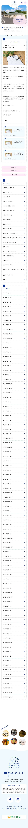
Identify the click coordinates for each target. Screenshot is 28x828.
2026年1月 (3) (7, 325)
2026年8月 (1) (7, 293)
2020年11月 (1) (7, 597)
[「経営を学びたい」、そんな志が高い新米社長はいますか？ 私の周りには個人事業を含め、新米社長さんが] (14, 732)
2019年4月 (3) (7, 669)
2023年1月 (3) (7, 488)
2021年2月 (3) (7, 583)
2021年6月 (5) (7, 565)
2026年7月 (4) (7, 297)
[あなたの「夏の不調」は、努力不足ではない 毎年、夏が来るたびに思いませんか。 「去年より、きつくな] (5, 733)
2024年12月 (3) (7, 384)
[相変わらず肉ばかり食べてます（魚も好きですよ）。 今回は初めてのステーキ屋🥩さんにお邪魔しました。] (14, 741)
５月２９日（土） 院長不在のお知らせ (18, 153)
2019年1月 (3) (7, 683)
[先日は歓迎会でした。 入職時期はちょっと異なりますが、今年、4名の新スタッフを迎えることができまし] (22, 733)
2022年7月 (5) (7, 515)
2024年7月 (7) (7, 406)
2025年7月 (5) (7, 352)
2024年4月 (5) (7, 420)
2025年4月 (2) (7, 365)
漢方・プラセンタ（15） (9, 251)
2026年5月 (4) (7, 306)
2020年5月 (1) (7, 615)
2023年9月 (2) (7, 452)
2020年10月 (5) (7, 601)
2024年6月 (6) (7, 411)
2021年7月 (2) (7, 561)
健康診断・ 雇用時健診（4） (11, 233)
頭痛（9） (6, 279)
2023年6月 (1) (7, 465)
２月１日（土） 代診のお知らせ (18, 130)
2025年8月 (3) (7, 347)
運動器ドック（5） (8, 275)
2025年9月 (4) (7, 343)
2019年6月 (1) (7, 660)
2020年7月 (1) (7, 606)
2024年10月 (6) (7, 393)
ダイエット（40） (8, 201)
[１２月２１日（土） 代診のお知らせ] (8, 142)
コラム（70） (7, 197)
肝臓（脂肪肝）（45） (9, 256)
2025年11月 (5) (7, 334)
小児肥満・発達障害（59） (10, 242)
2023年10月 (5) (7, 447)
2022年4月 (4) (7, 529)
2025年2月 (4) (7, 374)
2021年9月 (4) (7, 551)
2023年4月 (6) (7, 474)
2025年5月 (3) (7, 361)
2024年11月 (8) (7, 388)
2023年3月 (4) (7, 479)
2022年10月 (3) (7, 502)
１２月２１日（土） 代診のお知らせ (18, 141)
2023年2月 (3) (7, 483)
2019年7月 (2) (7, 656)
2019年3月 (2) (7, 674)
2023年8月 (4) (7, 456)
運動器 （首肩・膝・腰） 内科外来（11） (13, 270)
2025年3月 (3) (7, 370)
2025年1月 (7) (7, 379)
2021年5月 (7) (7, 570)
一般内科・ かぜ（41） (9, 210)
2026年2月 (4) (7, 320)
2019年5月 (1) (7, 665)
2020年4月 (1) (7, 620)
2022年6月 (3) (7, 520)
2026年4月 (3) (7, 311)
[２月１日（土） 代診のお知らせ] (8, 131)
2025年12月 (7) (7, 329)
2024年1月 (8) (7, 433)
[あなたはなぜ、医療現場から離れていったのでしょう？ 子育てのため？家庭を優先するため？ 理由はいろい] (22, 742)
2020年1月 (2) (7, 633)
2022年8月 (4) (7, 511)
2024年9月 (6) (7, 397)
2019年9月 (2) (7, 647)
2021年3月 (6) (7, 579)
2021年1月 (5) (7, 588)
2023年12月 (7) (7, 438)
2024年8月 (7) (7, 402)
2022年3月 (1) (7, 533)
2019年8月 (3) (7, 651)
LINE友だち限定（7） (9, 187)
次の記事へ (14, 170)
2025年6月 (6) (7, 356)
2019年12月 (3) (7, 638)
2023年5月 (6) (7, 470)
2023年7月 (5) (7, 461)
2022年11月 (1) (7, 497)
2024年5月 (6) (7, 415)
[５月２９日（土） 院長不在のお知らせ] (8, 154)
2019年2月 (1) (7, 679)
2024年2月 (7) (7, 429)
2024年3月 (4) (7, 424)
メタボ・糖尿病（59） (9, 206)
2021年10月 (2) (7, 547)
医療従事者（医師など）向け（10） (13, 237)
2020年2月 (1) (7, 629)
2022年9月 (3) (7, 506)
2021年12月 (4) (7, 538)
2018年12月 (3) (7, 688)
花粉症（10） (7, 260)
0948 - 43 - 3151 (15, 774)
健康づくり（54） (8, 228)
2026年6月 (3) (7, 302)
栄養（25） (6, 246)
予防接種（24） (7, 219)
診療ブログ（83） (8, 265)
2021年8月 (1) (7, 556)
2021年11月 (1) (7, 542)
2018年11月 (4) (7, 692)
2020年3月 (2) (7, 624)
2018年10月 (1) (7, 697)
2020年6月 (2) (7, 610)
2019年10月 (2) (7, 642)
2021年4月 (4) (7, 574)
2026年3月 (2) (7, 315)
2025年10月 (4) (7, 338)
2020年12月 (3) (7, 592)
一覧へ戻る (14, 174)
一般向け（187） (8, 215)
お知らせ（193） (8, 192)
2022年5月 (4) (7, 524)
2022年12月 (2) (7, 492)
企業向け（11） (7, 224)
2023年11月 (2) (7, 443)
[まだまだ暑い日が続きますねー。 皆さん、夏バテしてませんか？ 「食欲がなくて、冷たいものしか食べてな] (5, 742)
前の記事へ (14, 167)
